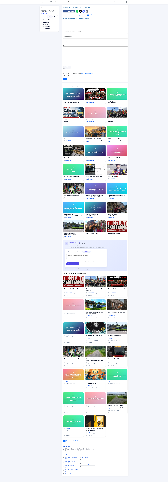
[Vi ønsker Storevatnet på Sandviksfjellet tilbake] (95, 210)
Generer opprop (74, 264)
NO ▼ (52, 1)
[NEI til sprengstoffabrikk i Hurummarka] (117, 153)
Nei (68, 75)
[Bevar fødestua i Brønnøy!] (117, 228)
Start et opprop (122, 1)
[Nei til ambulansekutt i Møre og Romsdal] (73, 115)
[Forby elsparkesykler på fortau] (73, 191)
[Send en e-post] (83, 11)
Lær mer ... (45, 13)
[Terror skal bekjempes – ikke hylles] (95, 96)
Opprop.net (44, 1)
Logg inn (114, 1)
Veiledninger (66, 455)
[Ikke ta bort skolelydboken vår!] (95, 115)
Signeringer (84, 15)
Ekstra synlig (96, 15)
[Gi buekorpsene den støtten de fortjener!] (117, 115)
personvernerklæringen (87, 73)
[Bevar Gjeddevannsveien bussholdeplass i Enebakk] (73, 229)
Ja (64, 75)
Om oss (70, 1)
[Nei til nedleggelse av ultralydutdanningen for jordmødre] (95, 153)
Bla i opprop (58, 1)
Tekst (64, 45)
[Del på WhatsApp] (77, 11)
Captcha (65, 65)
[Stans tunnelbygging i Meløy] (73, 134)
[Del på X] (80, 11)
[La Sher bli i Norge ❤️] (117, 172)
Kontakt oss (64, 1)
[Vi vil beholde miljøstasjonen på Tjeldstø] (73, 172)
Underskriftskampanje (71, 15)
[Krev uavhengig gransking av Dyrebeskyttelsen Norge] (73, 153)
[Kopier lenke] (87, 11)
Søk (75, 1)
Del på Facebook (70, 11)
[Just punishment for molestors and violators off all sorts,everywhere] (117, 191)
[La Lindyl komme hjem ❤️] (95, 228)
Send (65, 79)
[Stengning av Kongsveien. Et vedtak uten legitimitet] (117, 96)
